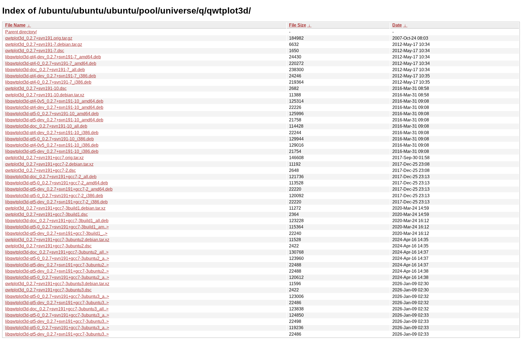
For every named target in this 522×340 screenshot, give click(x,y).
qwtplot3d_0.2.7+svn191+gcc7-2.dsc (40, 170)
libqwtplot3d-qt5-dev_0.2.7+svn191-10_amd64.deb (54, 120)
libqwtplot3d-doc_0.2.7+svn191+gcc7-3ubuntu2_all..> (56, 252)
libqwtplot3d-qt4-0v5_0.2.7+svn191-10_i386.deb (51, 145)
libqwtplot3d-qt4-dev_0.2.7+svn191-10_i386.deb (51, 132)
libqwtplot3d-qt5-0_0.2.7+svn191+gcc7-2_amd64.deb (56, 183)
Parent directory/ (21, 32)
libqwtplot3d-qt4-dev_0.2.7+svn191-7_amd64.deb (53, 57)
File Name (15, 25)
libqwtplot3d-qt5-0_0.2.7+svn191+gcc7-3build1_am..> (57, 227)
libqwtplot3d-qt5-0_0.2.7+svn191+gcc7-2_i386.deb (54, 195)
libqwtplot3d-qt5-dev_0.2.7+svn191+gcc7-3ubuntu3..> (57, 302)
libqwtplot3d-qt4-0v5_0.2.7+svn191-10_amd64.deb (54, 101)
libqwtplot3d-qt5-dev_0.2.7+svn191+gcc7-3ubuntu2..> (57, 265)
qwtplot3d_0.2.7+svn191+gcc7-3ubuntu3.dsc (48, 290)
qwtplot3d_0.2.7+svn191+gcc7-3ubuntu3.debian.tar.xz (57, 283)
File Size (297, 25)
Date (397, 25)
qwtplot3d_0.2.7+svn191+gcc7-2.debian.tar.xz (49, 164)
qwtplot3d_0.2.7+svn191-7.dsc (34, 50)
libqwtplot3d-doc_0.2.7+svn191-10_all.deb (46, 126)
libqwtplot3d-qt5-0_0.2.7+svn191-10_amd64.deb (52, 113)
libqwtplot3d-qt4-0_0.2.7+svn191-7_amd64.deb (50, 63)
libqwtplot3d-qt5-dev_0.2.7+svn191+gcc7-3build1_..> (56, 233)
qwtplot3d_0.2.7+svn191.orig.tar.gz (38, 38)
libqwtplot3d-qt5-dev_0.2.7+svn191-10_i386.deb (51, 151)
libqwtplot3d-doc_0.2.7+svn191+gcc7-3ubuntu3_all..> (56, 309)
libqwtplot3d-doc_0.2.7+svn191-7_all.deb (45, 69)
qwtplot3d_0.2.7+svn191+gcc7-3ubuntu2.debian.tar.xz (57, 239)
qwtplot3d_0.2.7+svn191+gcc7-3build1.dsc (46, 214)
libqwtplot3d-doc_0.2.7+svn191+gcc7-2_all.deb (51, 176)
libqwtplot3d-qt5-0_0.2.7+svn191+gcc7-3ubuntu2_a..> (57, 258)
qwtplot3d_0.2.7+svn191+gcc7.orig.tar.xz (44, 157)
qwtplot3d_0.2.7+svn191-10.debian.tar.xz (44, 95)
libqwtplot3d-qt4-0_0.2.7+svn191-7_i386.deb (48, 82)
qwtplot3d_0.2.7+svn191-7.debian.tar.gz (43, 44)
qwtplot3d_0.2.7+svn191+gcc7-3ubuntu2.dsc (48, 246)
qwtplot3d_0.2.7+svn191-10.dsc (36, 88)
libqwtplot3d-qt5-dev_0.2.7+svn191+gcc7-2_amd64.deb (59, 189)
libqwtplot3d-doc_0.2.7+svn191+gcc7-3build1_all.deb (56, 220)
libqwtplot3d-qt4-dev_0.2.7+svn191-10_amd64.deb (54, 107)
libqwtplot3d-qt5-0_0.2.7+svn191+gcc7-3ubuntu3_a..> (57, 296)
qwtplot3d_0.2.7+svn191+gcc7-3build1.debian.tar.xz (55, 208)
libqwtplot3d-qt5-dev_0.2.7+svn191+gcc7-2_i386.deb (56, 202)
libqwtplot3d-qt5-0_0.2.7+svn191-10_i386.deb (49, 139)
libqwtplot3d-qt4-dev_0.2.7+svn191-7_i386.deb (50, 76)
